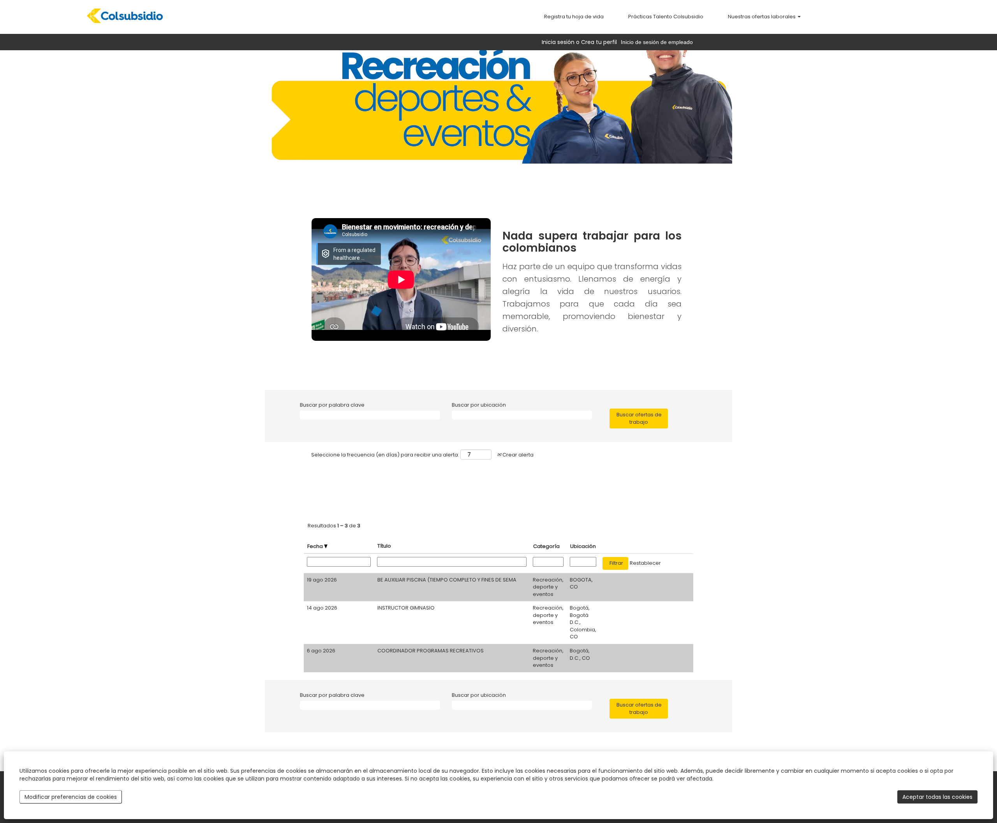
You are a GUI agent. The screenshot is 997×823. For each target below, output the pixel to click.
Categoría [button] (546, 546)
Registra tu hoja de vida (574, 16)
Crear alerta (517, 454)
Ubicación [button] (583, 546)
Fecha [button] (315, 546)
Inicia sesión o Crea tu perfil (579, 42)
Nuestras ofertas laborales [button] (762, 16)
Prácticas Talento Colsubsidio (665, 16)
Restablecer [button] (645, 563)
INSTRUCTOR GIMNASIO (406, 608)
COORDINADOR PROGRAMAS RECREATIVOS (430, 650)
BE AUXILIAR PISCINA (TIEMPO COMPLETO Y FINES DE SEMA (446, 579)
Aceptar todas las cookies (937, 797)
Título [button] (384, 546)
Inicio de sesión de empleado (657, 42)
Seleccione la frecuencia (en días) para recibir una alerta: (385, 454)
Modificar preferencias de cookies (71, 797)
